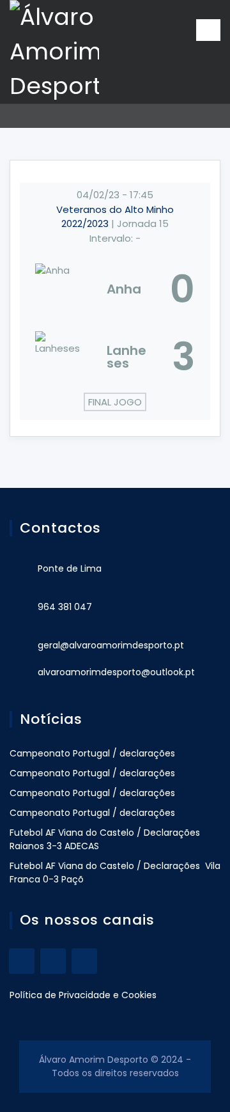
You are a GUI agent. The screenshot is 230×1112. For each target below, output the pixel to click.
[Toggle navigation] (208, 30)
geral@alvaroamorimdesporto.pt (111, 645)
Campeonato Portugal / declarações (92, 753)
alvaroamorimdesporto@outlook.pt (116, 672)
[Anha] (115, 289)
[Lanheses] (115, 357)
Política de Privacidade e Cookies (83, 995)
